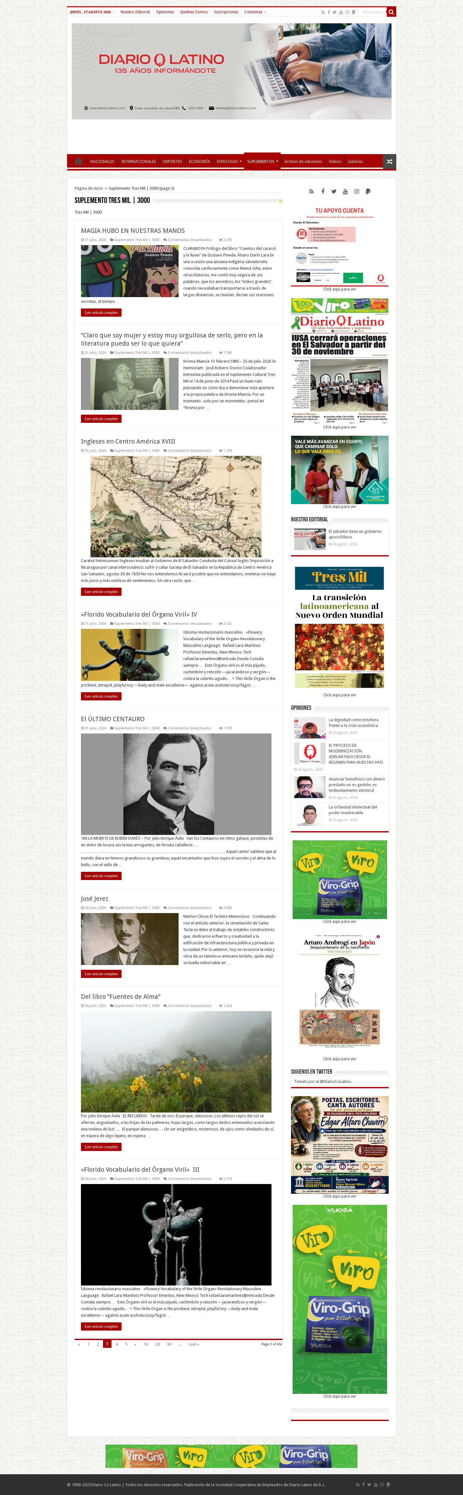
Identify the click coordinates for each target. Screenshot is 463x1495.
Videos (335, 161)
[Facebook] (329, 12)
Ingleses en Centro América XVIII (128, 441)
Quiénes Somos (194, 12)
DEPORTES (172, 161)
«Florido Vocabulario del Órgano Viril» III (140, 1169)
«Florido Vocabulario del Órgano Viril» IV (139, 614)
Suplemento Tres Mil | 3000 (136, 240)
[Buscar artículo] (391, 12)
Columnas (253, 12)
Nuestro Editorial (135, 12)
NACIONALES (102, 161)
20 (157, 1344)
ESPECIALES (227, 161)
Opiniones (165, 12)
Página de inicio (89, 188)
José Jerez (94, 898)
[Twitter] (334, 12)
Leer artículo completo (101, 312)
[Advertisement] (231, 133)
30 (169, 1344)
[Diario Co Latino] (232, 70)
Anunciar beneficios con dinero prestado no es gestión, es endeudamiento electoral (357, 785)
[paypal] (353, 12)
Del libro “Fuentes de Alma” (120, 996)
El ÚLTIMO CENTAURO (113, 719)
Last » (194, 1344)
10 (146, 1344)
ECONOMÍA (199, 161)
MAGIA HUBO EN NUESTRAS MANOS (133, 230)
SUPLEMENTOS (260, 161)
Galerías (355, 161)
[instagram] (347, 12)
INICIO (78, 160)
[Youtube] (341, 12)
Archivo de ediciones (303, 161)
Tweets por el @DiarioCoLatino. (323, 1081)
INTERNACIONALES (138, 161)
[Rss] (323, 12)
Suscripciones (226, 12)
